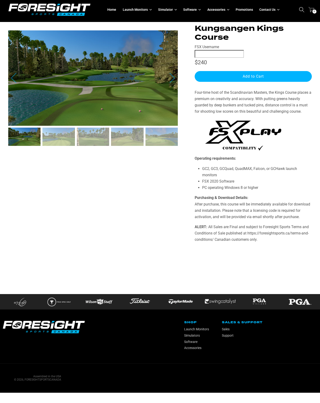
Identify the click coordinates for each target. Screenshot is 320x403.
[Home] (49, 10)
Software (190, 342)
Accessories (192, 348)
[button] (172, 78)
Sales (226, 329)
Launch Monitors (196, 329)
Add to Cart (253, 76)
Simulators (192, 335)
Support (228, 335)
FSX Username (207, 47)
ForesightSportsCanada (43, 379)
